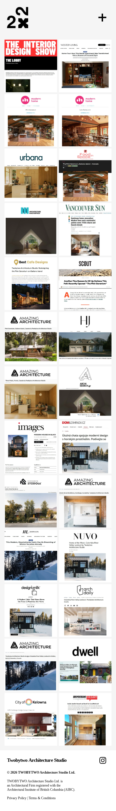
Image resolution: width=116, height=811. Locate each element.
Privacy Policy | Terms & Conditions (31, 798)
